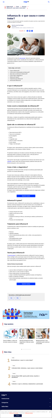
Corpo (17, 6)
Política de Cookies (29, 413)
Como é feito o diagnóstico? (16, 75)
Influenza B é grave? (14, 77)
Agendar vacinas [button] (26, 283)
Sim (11, 298)
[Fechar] (50, 412)
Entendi (17, 415)
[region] (26, 414)
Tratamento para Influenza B (16, 78)
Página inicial (9, 6)
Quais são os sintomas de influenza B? (19, 73)
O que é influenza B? (14, 70)
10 (30, 349)
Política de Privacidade (13, 413)
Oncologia (6, 337)
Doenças (24, 6)
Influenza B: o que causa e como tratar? (16, 8)
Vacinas (14, 373)
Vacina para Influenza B (15, 80)
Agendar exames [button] (26, 195)
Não (18, 298)
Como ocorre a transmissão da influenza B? (20, 72)
